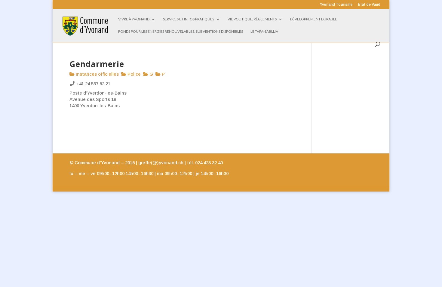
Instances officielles (97, 74)
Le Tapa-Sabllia (264, 31)
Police (133, 74)
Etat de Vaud (369, 5)
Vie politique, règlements (252, 19)
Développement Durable (313, 19)
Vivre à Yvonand (133, 19)
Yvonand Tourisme (336, 5)
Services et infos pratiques (188, 19)
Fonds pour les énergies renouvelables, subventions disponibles (180, 31)
